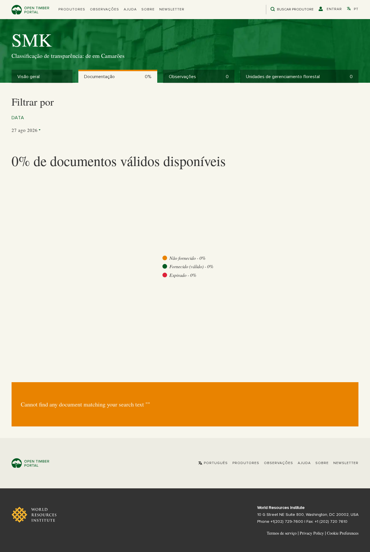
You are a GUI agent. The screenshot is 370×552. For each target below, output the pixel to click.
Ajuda (130, 9)
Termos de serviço (282, 533)
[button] (71, 9)
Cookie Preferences (342, 533)
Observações (104, 9)
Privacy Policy (312, 533)
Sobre (148, 9)
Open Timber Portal (30, 9)
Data (18, 117)
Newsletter (171, 9)
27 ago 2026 (25, 130)
